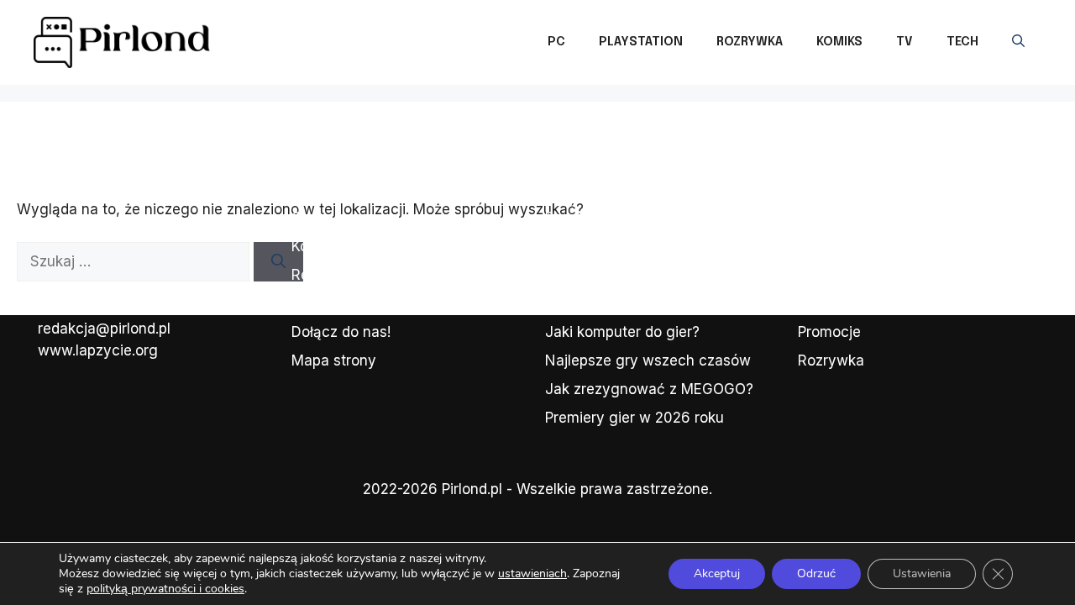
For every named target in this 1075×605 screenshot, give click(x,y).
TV (904, 42)
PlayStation (641, 42)
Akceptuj (717, 573)
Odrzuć (816, 573)
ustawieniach (532, 573)
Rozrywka (749, 42)
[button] (1018, 42)
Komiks (839, 42)
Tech (962, 42)
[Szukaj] (278, 262)
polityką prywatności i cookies (165, 589)
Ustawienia (922, 573)
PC (556, 42)
